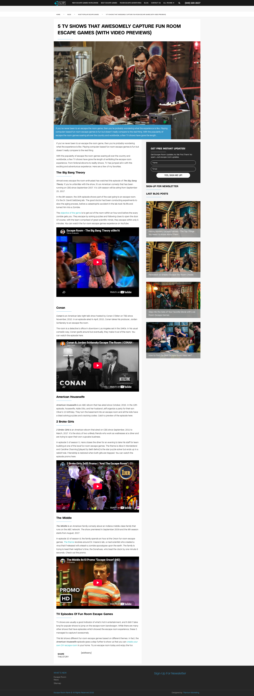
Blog (146, 3)
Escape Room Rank (62, 692)
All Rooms (168, 3)
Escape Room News (60, 678)
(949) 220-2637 (192, 3)
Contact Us (156, 3)
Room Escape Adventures (130, 3)
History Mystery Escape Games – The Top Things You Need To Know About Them (171, 233)
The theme (69, 542)
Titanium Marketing (191, 692)
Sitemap (57, 683)
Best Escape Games (109, 3)
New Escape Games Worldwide (85, 3)
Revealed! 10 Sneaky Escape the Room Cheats (171, 274)
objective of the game (70, 212)
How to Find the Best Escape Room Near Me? (170, 355)
